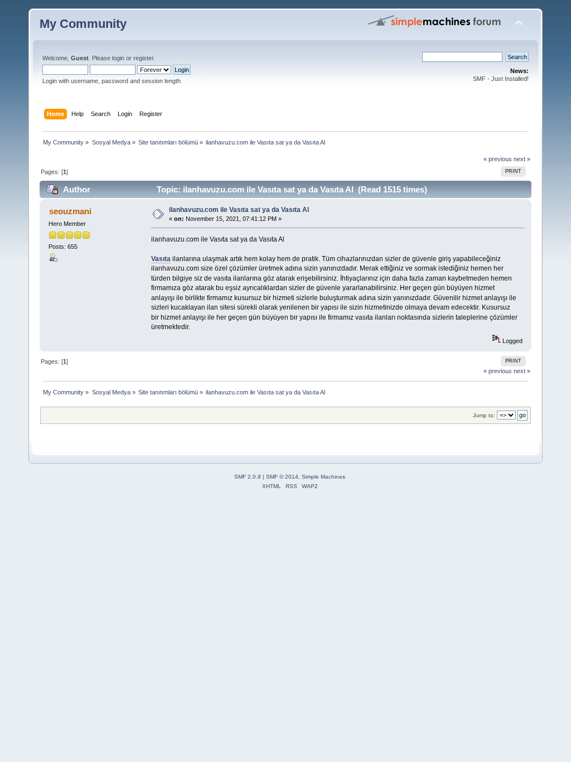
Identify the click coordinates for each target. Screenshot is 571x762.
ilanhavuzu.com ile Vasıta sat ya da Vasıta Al (239, 210)
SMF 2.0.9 (247, 477)
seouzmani (70, 211)
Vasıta (161, 259)
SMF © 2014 (282, 477)
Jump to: (484, 415)
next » (522, 159)
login (118, 58)
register (143, 58)
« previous (497, 159)
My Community (83, 24)
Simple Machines (323, 477)
